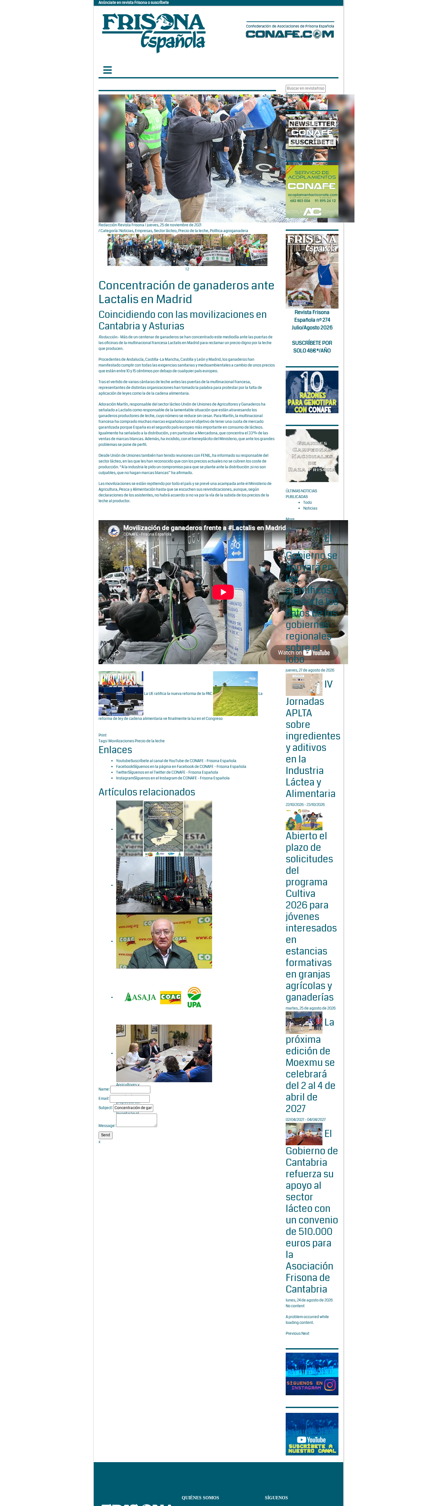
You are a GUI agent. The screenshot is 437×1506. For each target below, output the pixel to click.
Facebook (124, 766)
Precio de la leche (193, 231)
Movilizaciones (121, 741)
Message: (107, 1126)
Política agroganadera (229, 231)
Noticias (126, 231)
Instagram (125, 778)
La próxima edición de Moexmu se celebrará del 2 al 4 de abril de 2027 (311, 1066)
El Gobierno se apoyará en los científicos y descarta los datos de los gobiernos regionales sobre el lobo (312, 599)
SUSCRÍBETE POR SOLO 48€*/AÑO (312, 346)
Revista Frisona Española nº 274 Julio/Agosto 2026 (312, 320)
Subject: (106, 1108)
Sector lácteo (165, 231)
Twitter (122, 772)
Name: (104, 1089)
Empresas (143, 231)
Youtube (123, 761)
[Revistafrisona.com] (154, 32)
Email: (104, 1098)
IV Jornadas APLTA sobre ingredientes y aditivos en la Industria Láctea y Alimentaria (313, 739)
